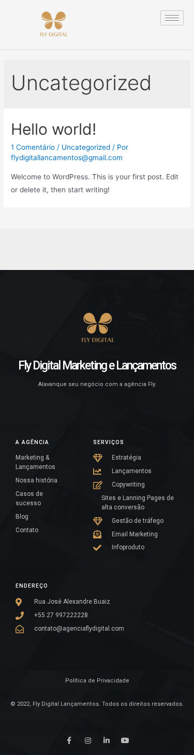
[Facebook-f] (69, 740)
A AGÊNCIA (32, 442)
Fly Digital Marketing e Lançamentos (97, 366)
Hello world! (53, 129)
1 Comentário (33, 147)
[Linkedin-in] (106, 740)
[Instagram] (88, 740)
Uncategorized (86, 147)
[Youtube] (125, 740)
